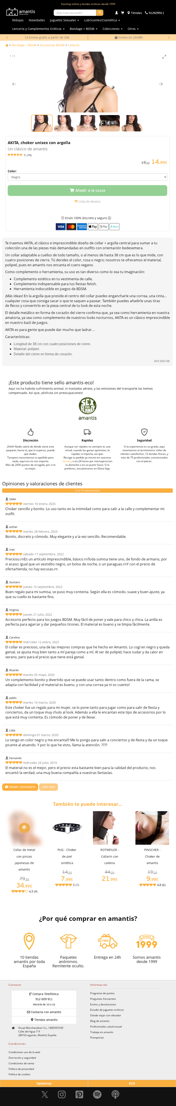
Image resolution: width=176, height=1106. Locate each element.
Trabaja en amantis (101, 1032)
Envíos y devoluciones (103, 1004)
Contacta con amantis (45, 1012)
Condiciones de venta (21, 1063)
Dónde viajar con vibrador (105, 1015)
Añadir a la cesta (89, 191)
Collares (74, 45)
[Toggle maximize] (164, 57)
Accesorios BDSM (52, 45)
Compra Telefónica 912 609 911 (45, 999)
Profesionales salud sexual (106, 1026)
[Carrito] (122, 13)
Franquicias (97, 1037)
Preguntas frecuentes (103, 998)
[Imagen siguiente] (160, 84)
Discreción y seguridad (22, 1057)
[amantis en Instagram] (62, 1094)
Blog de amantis (99, 1021)
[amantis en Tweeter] (45, 1094)
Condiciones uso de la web (24, 1052)
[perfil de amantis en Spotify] (97, 1094)
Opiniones (44, 1083)
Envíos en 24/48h (48, 37)
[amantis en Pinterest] (79, 1094)
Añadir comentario (21, 787)
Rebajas (18, 20)
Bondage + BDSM (24, 45)
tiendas (66, 461)
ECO (132, 1083)
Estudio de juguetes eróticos (107, 1009)
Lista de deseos (89, 201)
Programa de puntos (102, 993)
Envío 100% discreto (130, 37)
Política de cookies (19, 1074)
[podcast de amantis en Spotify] (115, 1094)
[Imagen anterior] (14, 84)
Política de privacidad (21, 1069)
